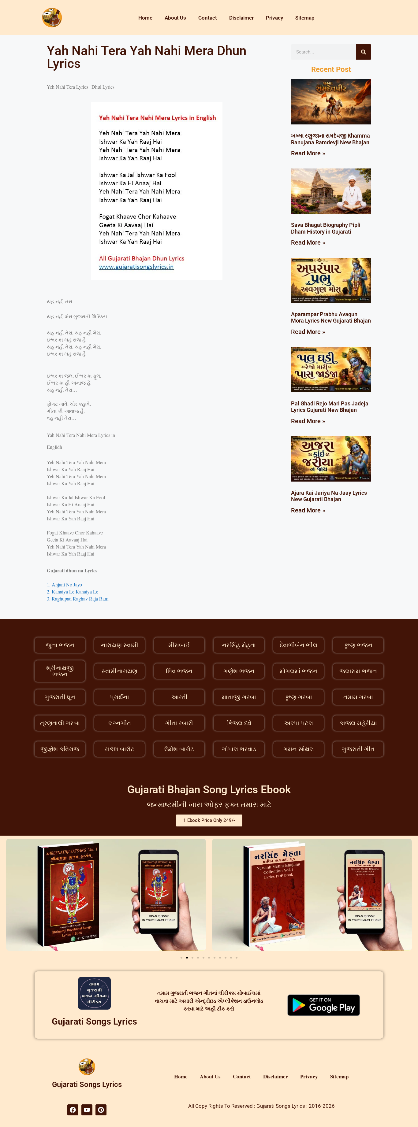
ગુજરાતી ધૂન (60, 697)
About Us (175, 18)
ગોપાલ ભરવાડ (239, 749)
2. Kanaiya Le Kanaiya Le (72, 591)
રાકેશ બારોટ (119, 749)
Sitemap (305, 18)
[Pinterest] (100, 1109)
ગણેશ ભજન (239, 671)
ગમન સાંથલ (298, 749)
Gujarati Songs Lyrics (94, 1021)
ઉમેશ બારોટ (179, 749)
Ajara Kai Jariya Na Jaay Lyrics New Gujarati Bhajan (329, 496)
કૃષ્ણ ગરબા (298, 697)
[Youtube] (86, 1109)
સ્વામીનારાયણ (119, 671)
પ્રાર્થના (119, 697)
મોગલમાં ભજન (298, 671)
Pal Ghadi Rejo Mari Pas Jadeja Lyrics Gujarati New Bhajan (329, 406)
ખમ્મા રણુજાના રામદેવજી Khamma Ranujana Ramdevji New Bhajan (330, 139)
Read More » (308, 153)
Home (145, 18)
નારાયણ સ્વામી (119, 645)
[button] (181, 958)
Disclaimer (241, 18)
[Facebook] (72, 1109)
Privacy (274, 18)
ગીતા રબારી (179, 723)
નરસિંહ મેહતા (239, 645)
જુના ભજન (60, 645)
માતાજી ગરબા (239, 697)
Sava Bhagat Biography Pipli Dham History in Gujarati (325, 228)
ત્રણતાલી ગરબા (60, 723)
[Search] (363, 52)
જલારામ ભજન (358, 671)
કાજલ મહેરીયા (358, 723)
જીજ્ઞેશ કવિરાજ (59, 749)
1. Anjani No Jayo (64, 584)
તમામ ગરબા (358, 697)
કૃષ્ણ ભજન (358, 645)
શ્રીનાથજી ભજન (60, 671)
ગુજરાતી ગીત (358, 749)
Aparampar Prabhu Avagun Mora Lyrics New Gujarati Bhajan (331, 317)
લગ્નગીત (119, 723)
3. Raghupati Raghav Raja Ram (77, 598)
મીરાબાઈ (179, 645)
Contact (207, 18)
